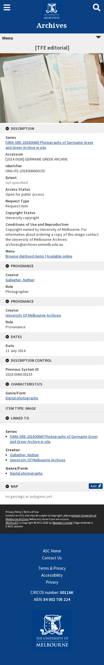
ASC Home (52, 551)
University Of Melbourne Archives (37, 459)
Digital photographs (26, 473)
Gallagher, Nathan (24, 454)
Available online (59, 256)
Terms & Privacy (52, 568)
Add (94, 486)
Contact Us (52, 557)
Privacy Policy (14, 512)
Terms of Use (31, 512)
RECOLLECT (12, 523)
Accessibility (52, 575)
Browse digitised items (25, 256)
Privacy (52, 582)
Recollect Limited (62, 523)
